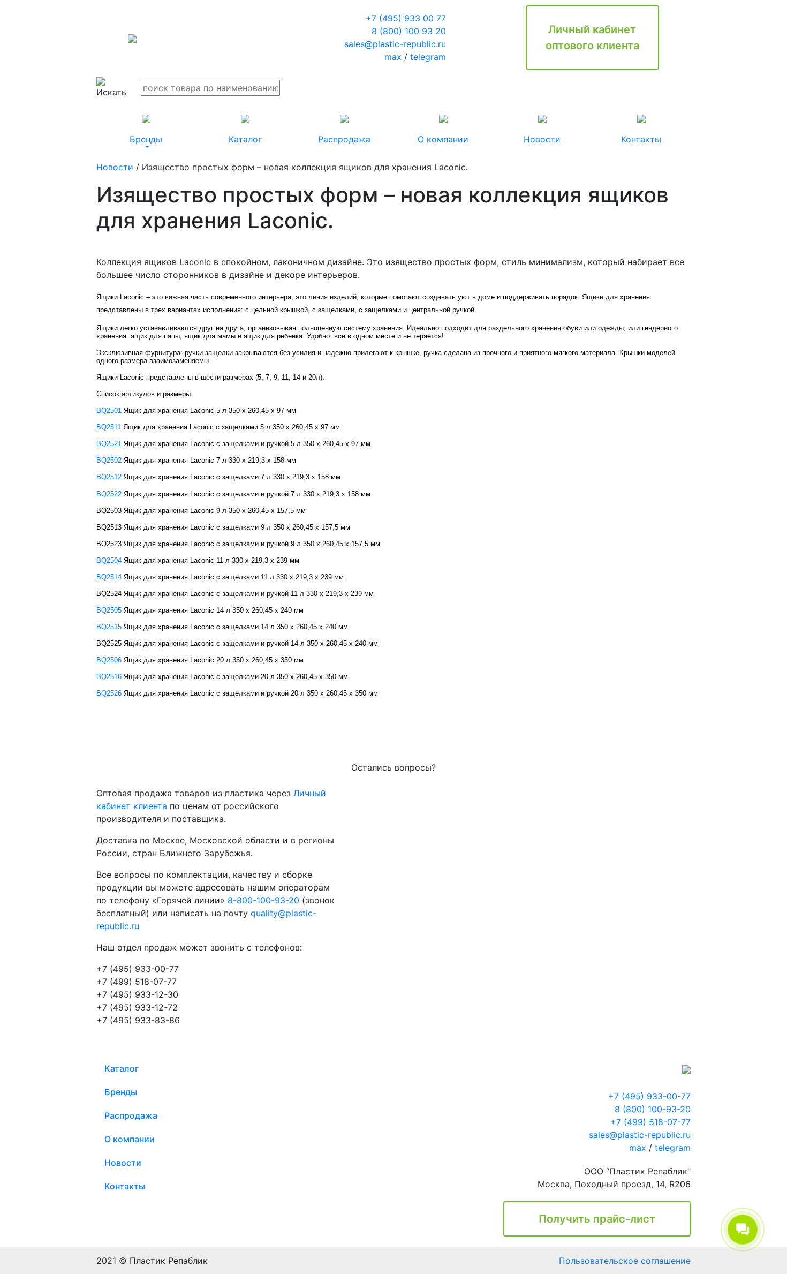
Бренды (120, 1092)
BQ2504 (109, 560)
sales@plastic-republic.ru (395, 44)
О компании (129, 1139)
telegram (428, 56)
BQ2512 (109, 477)
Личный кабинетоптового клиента (592, 37)
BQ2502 (109, 460)
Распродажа (130, 1115)
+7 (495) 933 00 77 (406, 18)
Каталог (121, 1068)
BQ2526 (109, 693)
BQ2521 (109, 444)
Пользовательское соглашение (625, 1260)
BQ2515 (109, 627)
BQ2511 (108, 427)
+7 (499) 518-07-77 (650, 1122)
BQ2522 (109, 494)
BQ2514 (109, 577)
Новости (114, 167)
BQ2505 (109, 610)
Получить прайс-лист (597, 1218)
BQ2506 (109, 660)
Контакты (124, 1186)
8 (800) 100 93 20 (409, 31)
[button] (145, 129)
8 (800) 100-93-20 (653, 1109)
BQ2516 (109, 677)
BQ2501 (109, 410)
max (393, 56)
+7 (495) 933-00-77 (649, 1096)
